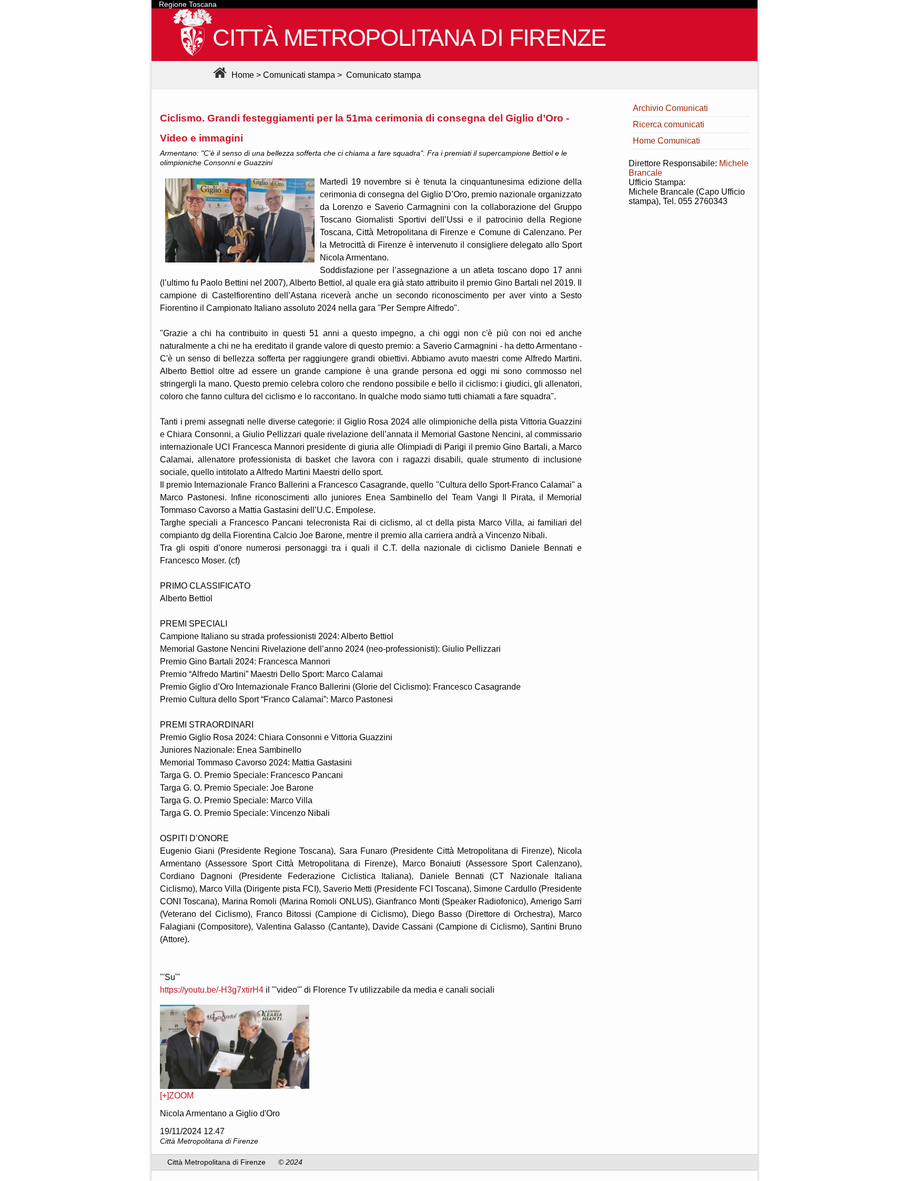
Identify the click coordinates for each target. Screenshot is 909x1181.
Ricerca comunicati (668, 124)
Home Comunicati (666, 140)
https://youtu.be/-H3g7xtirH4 (212, 989)
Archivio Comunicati (670, 108)
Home (241, 74)
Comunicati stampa (299, 74)
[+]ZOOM (177, 1095)
